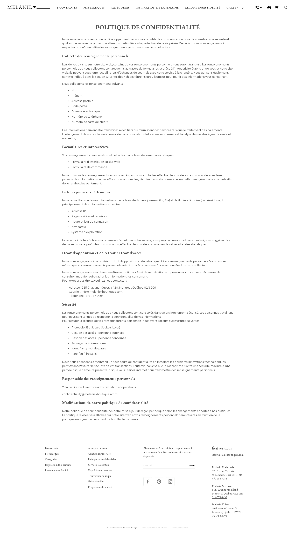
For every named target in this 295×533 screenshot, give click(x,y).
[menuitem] (67, 7)
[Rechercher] (286, 7)
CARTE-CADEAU (238, 7)
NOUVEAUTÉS (67, 7)
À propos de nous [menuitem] (97, 448)
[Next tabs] (242, 7)
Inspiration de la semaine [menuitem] (58, 465)
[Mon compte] (269, 7)
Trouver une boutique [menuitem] (99, 476)
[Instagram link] (170, 481)
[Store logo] (28, 7)
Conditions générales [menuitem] (99, 453)
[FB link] (147, 481)
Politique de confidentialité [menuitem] (102, 459)
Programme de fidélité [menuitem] (100, 487)
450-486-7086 (219, 478)
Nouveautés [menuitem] (51, 448)
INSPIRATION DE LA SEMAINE (157, 7)
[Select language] (259, 7)
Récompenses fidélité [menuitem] (56, 470)
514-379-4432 (219, 497)
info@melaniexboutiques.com (227, 454)
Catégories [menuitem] (51, 459)
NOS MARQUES (94, 7)
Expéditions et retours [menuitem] (100, 470)
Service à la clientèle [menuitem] (98, 465)
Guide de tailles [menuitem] (96, 481)
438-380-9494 (219, 516)
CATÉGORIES (120, 7)
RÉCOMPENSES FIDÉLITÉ (202, 7)
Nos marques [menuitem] (52, 453)
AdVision (163, 528)
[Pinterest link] (159, 481)
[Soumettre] (191, 465)
